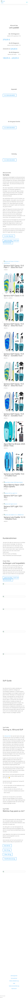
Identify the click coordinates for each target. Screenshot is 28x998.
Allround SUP (7, 736)
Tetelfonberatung (9, 859)
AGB (14, 983)
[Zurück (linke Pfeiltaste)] (0, 997)
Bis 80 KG (7, 846)
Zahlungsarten (14, 975)
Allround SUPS (14, 6)
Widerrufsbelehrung (14, 980)
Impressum (14, 988)
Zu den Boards (14, 18)
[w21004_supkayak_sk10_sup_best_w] (14, 609)
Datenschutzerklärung (14, 986)
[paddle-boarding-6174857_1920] (14, 584)
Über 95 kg (7, 854)
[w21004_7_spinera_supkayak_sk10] (14, 596)
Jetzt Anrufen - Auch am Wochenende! (11, 242)
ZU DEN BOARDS (9, 95)
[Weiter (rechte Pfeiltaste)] (1, 997)
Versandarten (14, 978)
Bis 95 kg (7, 850)
